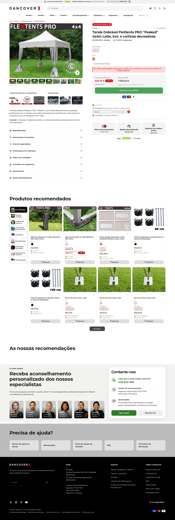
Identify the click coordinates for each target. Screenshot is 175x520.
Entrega (114, 477)
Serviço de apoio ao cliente (122, 470)
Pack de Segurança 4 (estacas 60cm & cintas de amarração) (149, 238)
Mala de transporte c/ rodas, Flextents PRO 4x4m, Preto (45, 238)
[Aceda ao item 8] (64, 81)
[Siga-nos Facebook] (11, 502)
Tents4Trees (151, 485)
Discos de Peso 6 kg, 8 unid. (145, 298)
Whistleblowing (152, 493)
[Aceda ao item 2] (20, 81)
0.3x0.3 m (69, 309)
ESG (147, 481)
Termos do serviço (53, 512)
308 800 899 (129, 132)
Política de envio (88, 512)
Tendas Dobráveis (123, 70)
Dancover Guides (153, 489)
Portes (120, 84)
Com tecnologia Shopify (32, 510)
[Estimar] (128, 111)
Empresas (113, 15)
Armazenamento (80, 15)
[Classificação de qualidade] (97, 28)
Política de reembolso (36, 512)
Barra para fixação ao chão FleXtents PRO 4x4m (79, 238)
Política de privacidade (18, 512)
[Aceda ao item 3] (27, 81)
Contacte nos (151, 473)
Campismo (98, 15)
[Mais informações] (118, 115)
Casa (11, 21)
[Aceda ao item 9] (71, 81)
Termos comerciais (119, 473)
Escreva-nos (150, 413)
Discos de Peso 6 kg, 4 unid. (76, 298)
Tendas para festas (26, 21)
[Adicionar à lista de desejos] (59, 234)
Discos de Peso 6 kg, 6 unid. (110, 298)
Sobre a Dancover (153, 470)
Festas (29, 15)
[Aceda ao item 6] (49, 81)
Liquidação (128, 15)
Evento (63, 15)
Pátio (52, 15)
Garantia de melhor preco (121, 481)
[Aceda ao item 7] (56, 81)
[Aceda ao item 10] (78, 81)
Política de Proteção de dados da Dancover (123, 486)
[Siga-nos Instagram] (16, 502)
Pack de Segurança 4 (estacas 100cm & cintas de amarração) (45, 299)
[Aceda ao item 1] (13, 81)
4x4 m (96, 50)
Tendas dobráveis (39, 21)
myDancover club (153, 477)
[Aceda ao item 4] (34, 81)
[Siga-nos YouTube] (26, 502)
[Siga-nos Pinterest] (21, 502)
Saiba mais (153, 132)
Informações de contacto (71, 512)
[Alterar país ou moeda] (150, 8)
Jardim (41, 15)
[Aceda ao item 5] (42, 81)
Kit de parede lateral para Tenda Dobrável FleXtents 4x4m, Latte (112, 238)
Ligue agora (124, 413)
